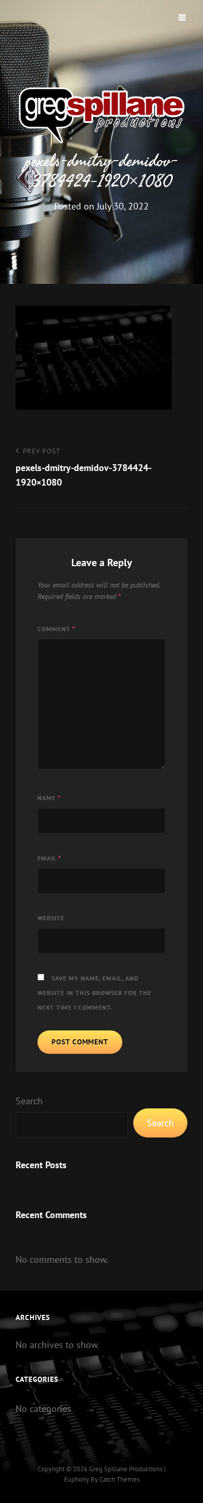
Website (51, 918)
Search (29, 1101)
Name (49, 798)
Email (49, 858)
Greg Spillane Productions (125, 1469)
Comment (56, 629)
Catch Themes (119, 1479)
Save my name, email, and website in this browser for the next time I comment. (94, 992)
